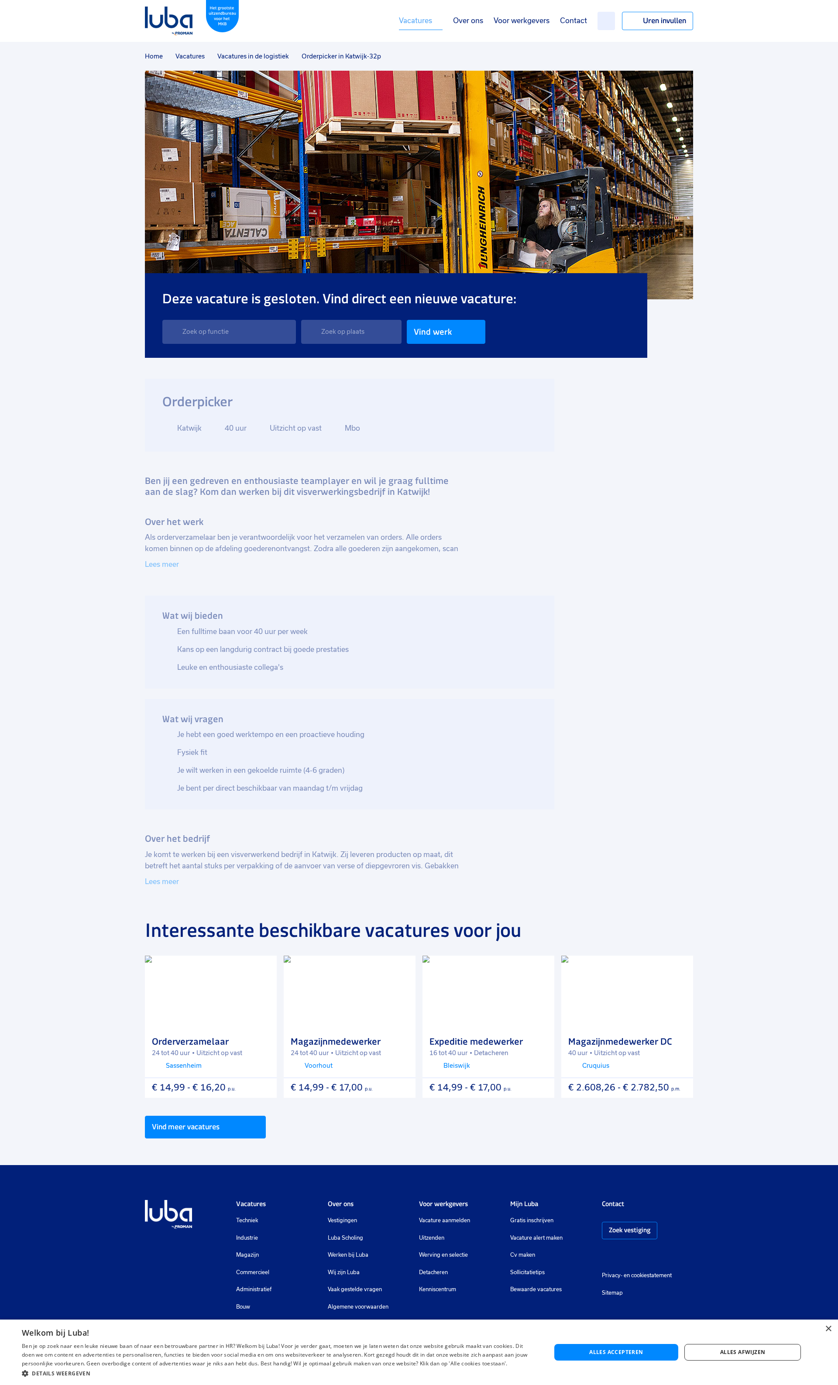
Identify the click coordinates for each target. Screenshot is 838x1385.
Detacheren (433, 1272)
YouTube (649, 1256)
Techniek (247, 1220)
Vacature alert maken (536, 1238)
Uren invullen (664, 20)
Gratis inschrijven (531, 1220)
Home (154, 56)
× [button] (828, 1329)
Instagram (606, 1256)
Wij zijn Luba (344, 1272)
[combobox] (229, 332)
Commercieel (252, 1272)
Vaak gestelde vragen (355, 1289)
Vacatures (415, 21)
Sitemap (612, 1293)
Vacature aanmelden (444, 1220)
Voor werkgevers (522, 21)
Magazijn (247, 1255)
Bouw (243, 1307)
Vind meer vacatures (186, 1126)
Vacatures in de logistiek (253, 56)
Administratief (253, 1289)
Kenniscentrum (437, 1289)
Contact (573, 21)
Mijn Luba (524, 1204)
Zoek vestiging (629, 1230)
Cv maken (522, 1255)
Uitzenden (431, 1238)
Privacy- (612, 1275)
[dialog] (419, 1352)
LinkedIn (632, 1256)
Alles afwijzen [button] (743, 1352)
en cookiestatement (648, 1275)
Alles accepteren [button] (616, 1352)
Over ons (468, 21)
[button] (279, 1373)
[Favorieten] (606, 21)
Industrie (247, 1238)
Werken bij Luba (348, 1255)
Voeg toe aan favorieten (262, 970)
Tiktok (668, 1256)
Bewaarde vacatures (536, 1289)
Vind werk (433, 332)
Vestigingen (342, 1220)
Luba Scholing (345, 1238)
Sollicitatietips (527, 1272)
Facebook (619, 1256)
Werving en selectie (443, 1255)
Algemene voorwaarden (358, 1307)
